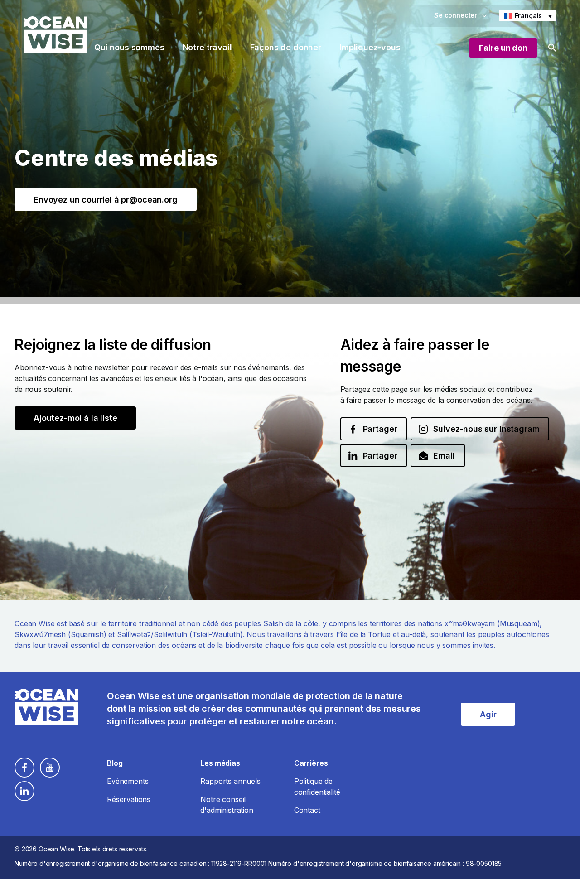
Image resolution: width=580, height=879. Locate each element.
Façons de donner (285, 47)
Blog (114, 763)
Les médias (220, 763)
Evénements (127, 781)
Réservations (128, 799)
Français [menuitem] (528, 15)
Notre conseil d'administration (226, 805)
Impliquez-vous (370, 47)
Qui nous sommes (129, 47)
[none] (527, 15)
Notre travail (207, 47)
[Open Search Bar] (552, 48)
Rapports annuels (230, 781)
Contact (307, 810)
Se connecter (455, 15)
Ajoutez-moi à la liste (75, 418)
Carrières (311, 763)
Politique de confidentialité (317, 787)
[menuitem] (527, 15)
